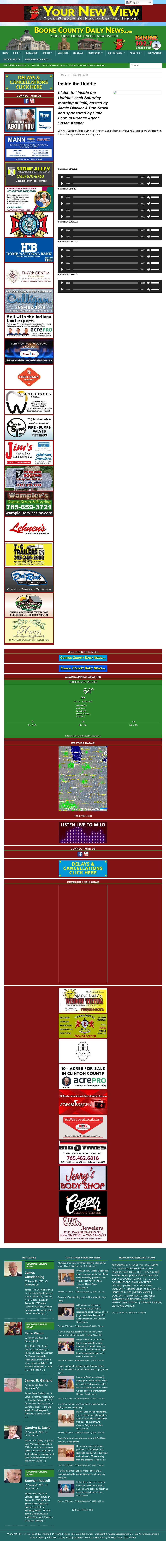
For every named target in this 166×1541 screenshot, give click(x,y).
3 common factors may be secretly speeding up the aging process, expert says (82, 1406)
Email (90, 1534)
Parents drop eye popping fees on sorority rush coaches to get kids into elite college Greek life (80, 1333)
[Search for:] (146, 65)
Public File (52, 1537)
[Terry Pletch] (13, 1346)
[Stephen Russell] (13, 1495)
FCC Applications (74, 1537)
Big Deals (78, 53)
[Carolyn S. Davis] (13, 1443)
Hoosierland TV (11, 59)
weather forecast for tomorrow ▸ (83, 736)
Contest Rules (37, 1537)
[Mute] (148, 177)
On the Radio (115, 53)
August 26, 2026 (35, 1281)
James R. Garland (38, 1380)
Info (15, 53)
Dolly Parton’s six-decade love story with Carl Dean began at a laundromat (82, 1440)
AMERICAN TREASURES (36, 59)
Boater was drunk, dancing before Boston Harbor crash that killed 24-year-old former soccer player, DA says (83, 1369)
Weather (63, 53)
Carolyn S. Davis (37, 1427)
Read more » (82, 1287)
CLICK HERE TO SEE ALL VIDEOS (129, 1312)
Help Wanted (155, 53)
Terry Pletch (36, 1329)
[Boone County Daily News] (83, 38)
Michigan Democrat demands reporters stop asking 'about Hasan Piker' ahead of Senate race (82, 1265)
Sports (46, 53)
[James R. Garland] (13, 1397)
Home (5, 53)
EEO (61, 1537)
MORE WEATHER (83, 816)
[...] (45, 1313)
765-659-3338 (78, 1534)
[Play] (62, 177)
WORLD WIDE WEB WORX (122, 1537)
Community (94, 53)
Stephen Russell (37, 1476)
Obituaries (31, 53)
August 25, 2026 (35, 1485)
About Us (135, 53)
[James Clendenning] (13, 1287)
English (134, 2)
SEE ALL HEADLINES (83, 1510)
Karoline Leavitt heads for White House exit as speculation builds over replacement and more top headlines (81, 1474)
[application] (110, 177)
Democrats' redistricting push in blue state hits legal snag (82, 1299)
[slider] (155, 177)
